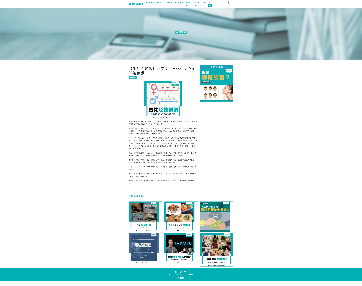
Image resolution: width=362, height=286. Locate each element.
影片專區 (178, 2)
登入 (204, 4)
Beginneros (136, 4)
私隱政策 (181, 278)
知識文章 (188, 4)
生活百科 (133, 77)
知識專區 (160, 2)
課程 (169, 2)
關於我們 (149, 2)
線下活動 (197, 4)
